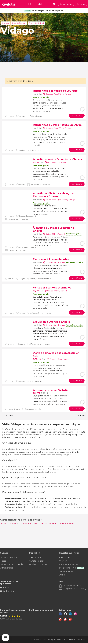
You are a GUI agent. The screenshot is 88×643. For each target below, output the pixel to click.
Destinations (35, 557)
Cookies (81, 640)
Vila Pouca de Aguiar (28, 523)
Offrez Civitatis (6, 568)
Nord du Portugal (19, 23)
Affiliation (63, 561)
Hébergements (66, 571)
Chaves (3, 523)
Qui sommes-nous (8, 557)
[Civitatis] (8, 4)
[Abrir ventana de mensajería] (5, 637)
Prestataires (64, 557)
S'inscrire (81, 4)
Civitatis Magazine (37, 561)
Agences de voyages (68, 564)
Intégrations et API (67, 568)
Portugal (5, 23)
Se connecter (66, 4)
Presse (3, 561)
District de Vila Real (36, 23)
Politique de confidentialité (66, 640)
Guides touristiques (38, 564)
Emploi (62, 575)
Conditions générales (38, 640)
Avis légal (51, 640)
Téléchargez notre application (9, 582)
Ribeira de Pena (67, 523)
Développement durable (11, 564)
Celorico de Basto (49, 523)
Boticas (13, 523)
